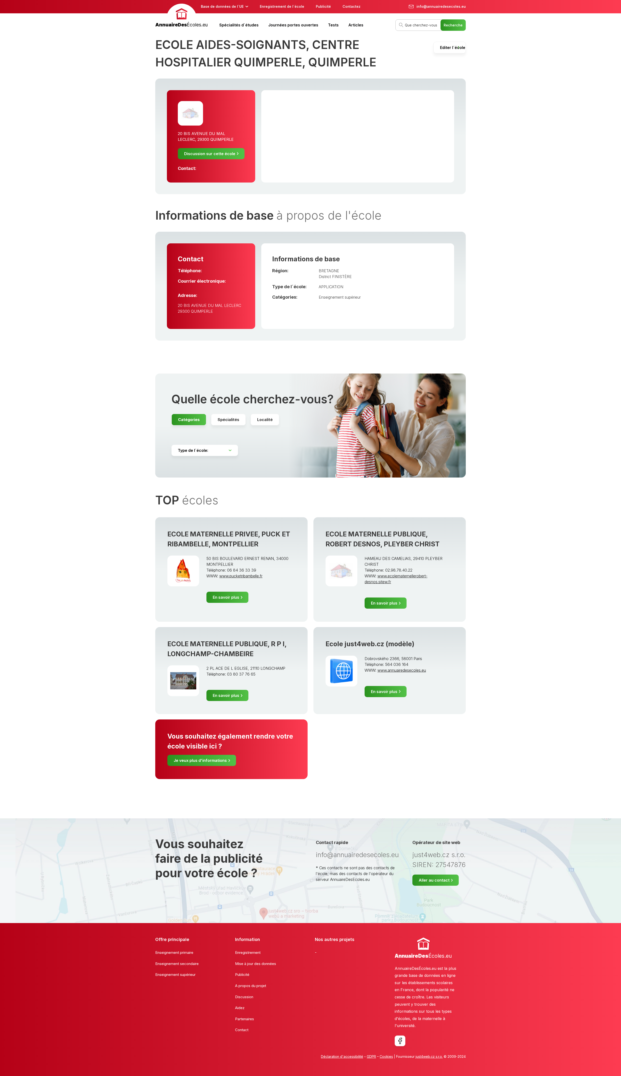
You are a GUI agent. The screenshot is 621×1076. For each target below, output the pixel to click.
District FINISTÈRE (335, 276)
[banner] (181, 16)
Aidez (240, 1007)
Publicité (323, 6)
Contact (241, 1030)
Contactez (351, 6)
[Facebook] (400, 1041)
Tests (333, 25)
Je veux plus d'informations (200, 760)
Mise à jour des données (255, 963)
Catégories (189, 419)
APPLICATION (331, 286)
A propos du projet (250, 985)
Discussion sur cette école (209, 153)
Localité (265, 419)
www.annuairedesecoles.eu (401, 670)
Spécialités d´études (239, 25)
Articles (355, 25)
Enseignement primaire (174, 952)
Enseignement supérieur (340, 297)
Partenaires (244, 1019)
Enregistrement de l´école (282, 6)
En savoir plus (226, 597)
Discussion (244, 997)
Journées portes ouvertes (293, 25)
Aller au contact (434, 880)
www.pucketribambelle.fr (240, 576)
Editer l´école (452, 47)
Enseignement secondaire (177, 963)
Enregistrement (248, 952)
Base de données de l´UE (222, 6)
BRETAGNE (329, 270)
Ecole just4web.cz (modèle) (370, 644)
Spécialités (228, 419)
